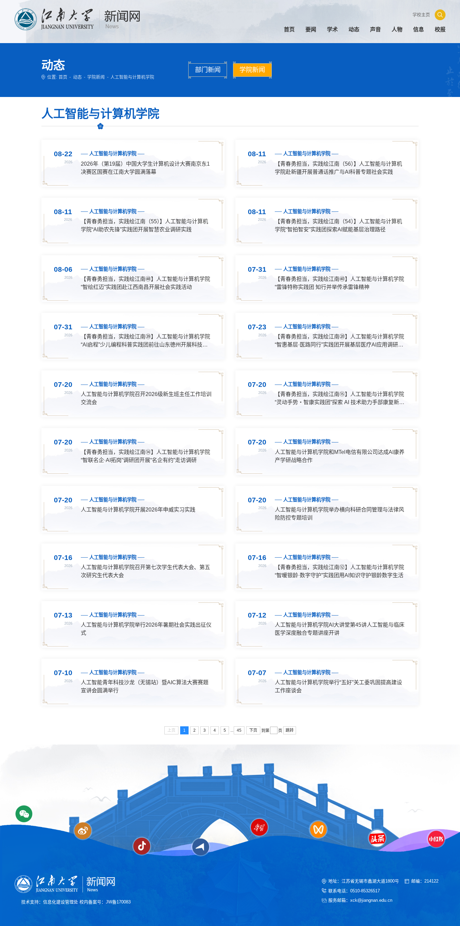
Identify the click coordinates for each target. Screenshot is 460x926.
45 (239, 730)
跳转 (290, 730)
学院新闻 (96, 76)
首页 (63, 76)
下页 (253, 730)
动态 (77, 76)
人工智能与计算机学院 (132, 76)
